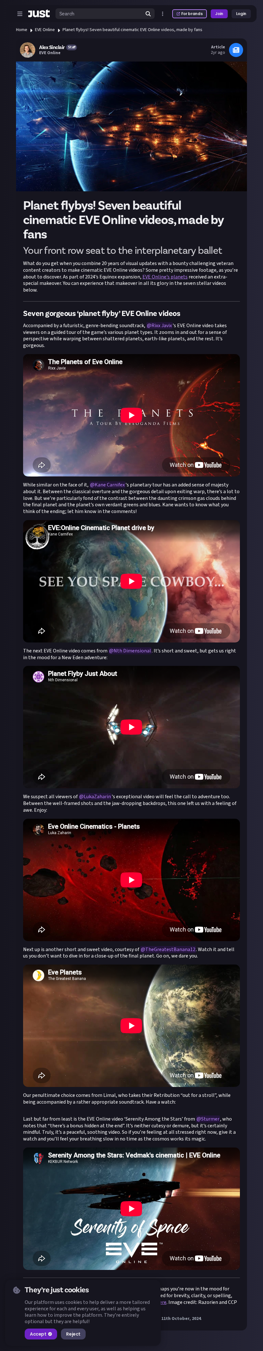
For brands (191, 13)
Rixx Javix (161, 325)
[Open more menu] (162, 14)
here (161, 1302)
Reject (73, 1334)
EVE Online (45, 30)
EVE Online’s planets (165, 276)
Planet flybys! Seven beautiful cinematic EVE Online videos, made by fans (132, 30)
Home (21, 30)
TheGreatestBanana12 (170, 949)
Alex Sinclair (52, 47)
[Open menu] (19, 14)
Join (219, 13)
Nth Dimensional (132, 650)
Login (241, 13)
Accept (38, 1334)
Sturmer (210, 1119)
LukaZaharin (97, 796)
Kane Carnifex (110, 484)
